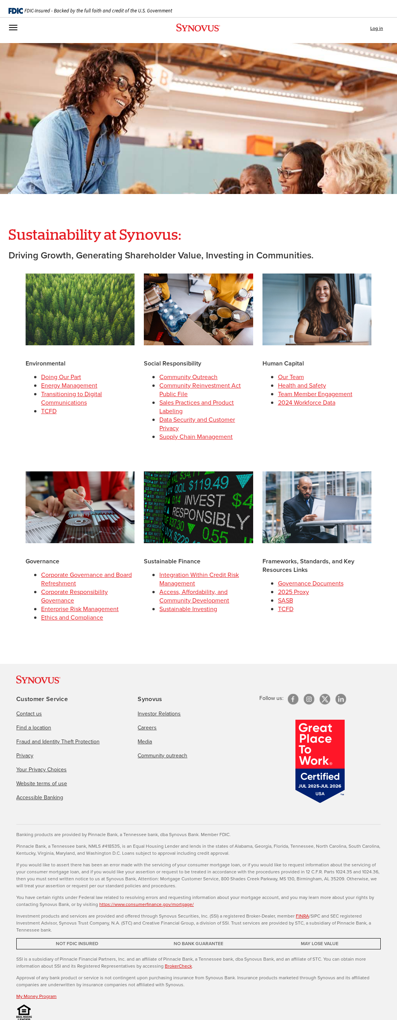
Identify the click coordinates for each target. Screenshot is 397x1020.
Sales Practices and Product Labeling (196, 407)
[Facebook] (293, 699)
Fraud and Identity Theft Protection (58, 742)
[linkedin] (341, 699)
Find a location (33, 728)
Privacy (24, 756)
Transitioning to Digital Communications (71, 398)
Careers (147, 728)
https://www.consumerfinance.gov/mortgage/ (146, 904)
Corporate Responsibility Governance (74, 596)
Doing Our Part (61, 376)
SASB (285, 600)
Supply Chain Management (196, 436)
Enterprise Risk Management (80, 608)
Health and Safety (302, 385)
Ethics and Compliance (72, 617)
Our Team (291, 376)
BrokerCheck (178, 966)
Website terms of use (41, 783)
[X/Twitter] (325, 699)
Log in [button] (376, 28)
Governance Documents (310, 583)
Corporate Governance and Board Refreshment (86, 579)
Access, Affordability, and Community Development (194, 596)
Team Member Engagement (315, 394)
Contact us (29, 714)
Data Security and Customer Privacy (197, 424)
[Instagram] (309, 699)
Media (145, 742)
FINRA (302, 916)
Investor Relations (159, 714)
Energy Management (69, 385)
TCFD (49, 411)
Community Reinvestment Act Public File (200, 389)
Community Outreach (188, 376)
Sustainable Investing (188, 608)
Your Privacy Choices (41, 769)
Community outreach (162, 756)
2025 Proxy (293, 591)
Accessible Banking (39, 797)
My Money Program (36, 996)
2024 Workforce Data (306, 402)
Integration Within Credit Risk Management (199, 579)
